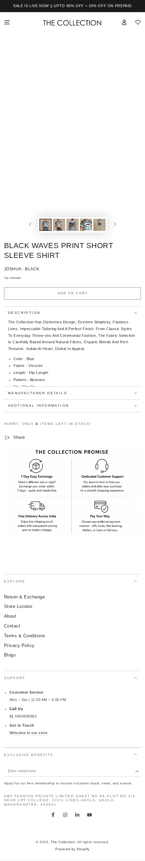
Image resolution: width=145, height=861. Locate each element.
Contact (12, 625)
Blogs (10, 654)
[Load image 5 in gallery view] (99, 225)
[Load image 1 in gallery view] (45, 225)
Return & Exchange (24, 596)
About (10, 616)
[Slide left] (30, 225)
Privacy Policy (19, 645)
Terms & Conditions (25, 635)
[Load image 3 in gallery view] (72, 225)
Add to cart (72, 293)
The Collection (63, 842)
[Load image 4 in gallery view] (86, 225)
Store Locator (18, 606)
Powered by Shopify (72, 849)
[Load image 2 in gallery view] (59, 225)
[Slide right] (115, 225)
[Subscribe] (138, 771)
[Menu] (7, 22)
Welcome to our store (28, 733)
